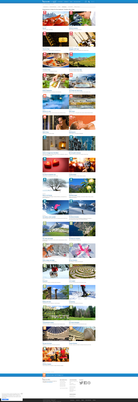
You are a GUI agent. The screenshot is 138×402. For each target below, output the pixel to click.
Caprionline (48, 399)
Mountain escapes (73, 195)
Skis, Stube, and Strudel (48, 238)
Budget (71, 1)
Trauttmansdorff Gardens (48, 322)
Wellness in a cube (47, 111)
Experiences (66, 1)
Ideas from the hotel (72, 387)
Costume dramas (72, 174)
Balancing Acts (72, 132)
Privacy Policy (54, 401)
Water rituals (72, 111)
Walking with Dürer (47, 302)
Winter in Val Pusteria (47, 195)
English (92, 1)
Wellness (71, 75)
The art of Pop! (46, 49)
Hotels (59, 6)
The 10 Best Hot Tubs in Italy (75, 90)
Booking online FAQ (72, 396)
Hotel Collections (77, 1)
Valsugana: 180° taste (74, 49)
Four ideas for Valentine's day (49, 174)
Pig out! (44, 28)
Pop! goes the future (47, 343)
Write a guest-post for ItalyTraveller (73, 391)
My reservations (72, 395)
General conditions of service (47, 401)
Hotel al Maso (72, 383)
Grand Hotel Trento (62, 386)
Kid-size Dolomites (73, 260)
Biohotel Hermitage (62, 384)
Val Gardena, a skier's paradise (49, 217)
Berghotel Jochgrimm (73, 384)
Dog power (45, 281)
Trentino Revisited (73, 343)
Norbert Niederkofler (47, 90)
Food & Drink (70, 6)
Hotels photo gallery (72, 386)
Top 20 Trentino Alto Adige (64, 388)
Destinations (60, 1)
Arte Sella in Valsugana (74, 322)
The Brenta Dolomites (74, 217)
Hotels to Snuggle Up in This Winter (50, 153)
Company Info (53, 400)
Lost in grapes (72, 281)
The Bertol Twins (46, 70)
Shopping (44, 349)
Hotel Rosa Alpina (62, 383)
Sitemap (94, 400)
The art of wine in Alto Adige (75, 70)
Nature (44, 223)
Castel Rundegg (62, 381)
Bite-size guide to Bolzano (75, 153)
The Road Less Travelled (74, 238)
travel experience (50, 382)
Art (44, 328)
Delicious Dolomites (73, 28)
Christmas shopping (47, 364)
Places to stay (76, 6)
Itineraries (44, 137)
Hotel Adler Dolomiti (63, 382)
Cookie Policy (59, 401)
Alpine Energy (46, 132)
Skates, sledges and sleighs (48, 260)
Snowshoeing (72, 302)
